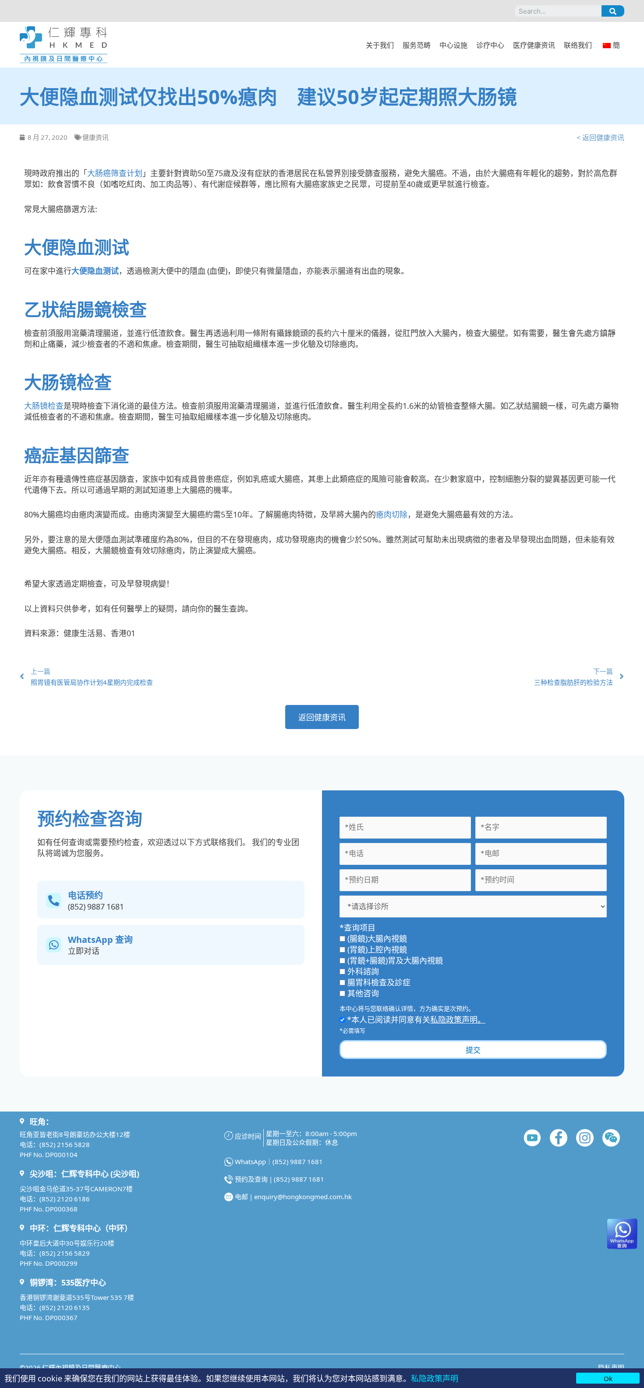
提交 (473, 1049)
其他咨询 (363, 993)
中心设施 (453, 44)
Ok (608, 1378)
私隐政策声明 (434, 1378)
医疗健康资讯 (534, 44)
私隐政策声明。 (457, 1019)
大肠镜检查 (44, 405)
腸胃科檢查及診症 (378, 982)
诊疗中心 (490, 44)
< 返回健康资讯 (600, 137)
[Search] (613, 11)
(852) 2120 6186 (64, 1198)
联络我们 (578, 44)
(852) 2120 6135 (64, 1307)
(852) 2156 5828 (64, 1144)
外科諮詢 (363, 971)
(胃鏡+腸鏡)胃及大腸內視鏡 (395, 960)
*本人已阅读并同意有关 (415, 1019)
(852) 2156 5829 (64, 1252)
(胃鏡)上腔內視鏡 (377, 949)
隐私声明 (611, 1367)
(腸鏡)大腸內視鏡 (377, 938)
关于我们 (380, 44)
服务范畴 (417, 44)
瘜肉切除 (391, 514)
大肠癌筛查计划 (114, 172)
